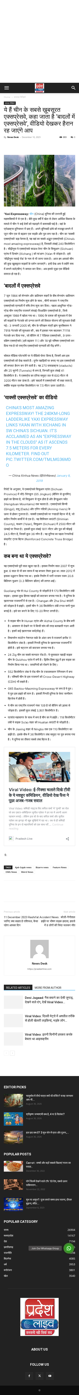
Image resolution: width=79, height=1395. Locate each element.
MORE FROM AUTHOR (48, 987)
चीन (32, 214)
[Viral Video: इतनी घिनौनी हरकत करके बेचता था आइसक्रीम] (13, 1039)
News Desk (13, 137)
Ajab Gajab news (23, 867)
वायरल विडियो (20, 97)
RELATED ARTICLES (18, 987)
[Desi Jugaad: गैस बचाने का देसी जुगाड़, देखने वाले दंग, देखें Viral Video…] (13, 1002)
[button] (6, 88)
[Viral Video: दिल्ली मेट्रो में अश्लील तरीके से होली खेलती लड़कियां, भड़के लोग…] (13, 1020)
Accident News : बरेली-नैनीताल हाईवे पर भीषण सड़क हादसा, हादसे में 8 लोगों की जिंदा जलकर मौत (57, 921)
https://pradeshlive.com (39, 969)
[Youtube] (50, 1376)
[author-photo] (39, 958)
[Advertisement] (39, 41)
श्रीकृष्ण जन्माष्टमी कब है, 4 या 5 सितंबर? (45, 1114)
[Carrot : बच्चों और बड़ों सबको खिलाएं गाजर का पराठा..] (13, 1166)
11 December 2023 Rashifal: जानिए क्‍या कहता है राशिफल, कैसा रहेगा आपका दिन (21, 921)
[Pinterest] (25, 146)
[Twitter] (16, 146)
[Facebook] (8, 146)
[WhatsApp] (34, 146)
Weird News (27, 871)
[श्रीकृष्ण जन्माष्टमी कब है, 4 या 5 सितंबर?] (13, 1119)
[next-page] (12, 1053)
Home (7, 97)
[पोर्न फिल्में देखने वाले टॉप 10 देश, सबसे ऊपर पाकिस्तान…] (13, 1184)
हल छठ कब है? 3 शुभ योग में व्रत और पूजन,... (47, 1132)
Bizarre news (42, 867)
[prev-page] (6, 1053)
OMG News (11, 871)
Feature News (60, 867)
